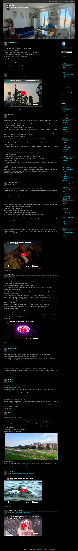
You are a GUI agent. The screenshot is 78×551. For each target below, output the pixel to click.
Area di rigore (66, 105)
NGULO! (64, 133)
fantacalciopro (66, 167)
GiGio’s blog (65, 118)
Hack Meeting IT (66, 174)
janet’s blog (65, 122)
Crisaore (64, 107)
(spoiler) (10, 471)
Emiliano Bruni (66, 214)
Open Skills (65, 187)
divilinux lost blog (66, 212)
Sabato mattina (12, 182)
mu (53, 549)
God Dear (65, 171)
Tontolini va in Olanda (67, 144)
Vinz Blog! (65, 151)
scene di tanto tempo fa (18, 414)
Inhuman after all (66, 120)
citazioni (72, 1)
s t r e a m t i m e (66, 189)
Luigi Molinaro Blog (67, 223)
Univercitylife (65, 149)
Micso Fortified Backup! (68, 182)
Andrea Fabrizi (66, 208)
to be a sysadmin (13, 43)
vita (12, 44)
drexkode (65, 162)
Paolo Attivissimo (66, 134)
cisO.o (64, 210)
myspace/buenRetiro (67, 183)
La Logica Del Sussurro (68, 124)
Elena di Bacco (66, 113)
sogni (64, 76)
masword (65, 127)
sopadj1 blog (65, 194)
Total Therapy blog (67, 145)
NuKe (64, 224)
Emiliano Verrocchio (67, 114)
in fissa (64, 61)
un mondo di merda (13, 348)
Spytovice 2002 (66, 196)
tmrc (64, 78)
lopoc (64, 221)
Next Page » (7, 544)
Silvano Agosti (66, 140)
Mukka (51, 549)
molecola (65, 129)
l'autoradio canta (66, 65)
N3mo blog (65, 131)
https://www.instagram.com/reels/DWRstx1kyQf (13, 387)
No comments (8, 69)
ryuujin (64, 226)
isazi (64, 219)
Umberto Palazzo (66, 147)
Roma (9, 412)
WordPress (39, 549)
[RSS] (63, 44)
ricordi (13, 184)
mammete (65, 180)
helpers (10, 379)
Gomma (64, 173)
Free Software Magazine (68, 169)
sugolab (11, 5)
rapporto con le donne (16, 473)
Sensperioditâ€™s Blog (68, 232)
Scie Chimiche (66, 193)
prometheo (65, 136)
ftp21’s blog (65, 116)
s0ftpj (64, 191)
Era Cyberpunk (66, 163)
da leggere (65, 1)
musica (13, 76)
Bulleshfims (11, 115)
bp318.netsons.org (67, 158)
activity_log (65, 56)
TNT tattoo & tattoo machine (67, 199)
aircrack (64, 156)
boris (64, 58)
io (60, 1)
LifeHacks (65, 176)
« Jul (62, 101)
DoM (64, 111)
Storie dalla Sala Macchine (66, 234)
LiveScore (65, 178)
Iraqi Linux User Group (68, 217)
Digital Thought (66, 109)
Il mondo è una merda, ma (15, 510)
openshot (65, 69)
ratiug (56, 1)
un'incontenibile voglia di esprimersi (20, 76)
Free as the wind (13, 74)
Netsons (64, 185)
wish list (51, 1)
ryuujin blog (65, 138)
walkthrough (65, 84)
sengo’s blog (65, 230)
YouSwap (65, 201)
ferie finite (11, 274)
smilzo (64, 142)
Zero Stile (65, 203)
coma (64, 60)
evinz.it (64, 165)
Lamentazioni (66, 125)
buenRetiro (65, 160)
